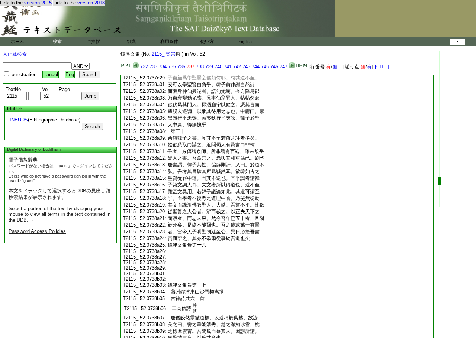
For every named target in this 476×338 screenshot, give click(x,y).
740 (218, 66)
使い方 (207, 41)
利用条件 (169, 41)
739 (209, 66)
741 (228, 66)
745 (265, 66)
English (245, 41)
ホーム (17, 41)
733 (153, 66)
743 (246, 66)
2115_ (158, 54)
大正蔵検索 (15, 54)
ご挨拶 (93, 41)
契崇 (171, 54)
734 (163, 66)
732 (144, 66)
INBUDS (19, 120)
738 (200, 66)
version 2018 (91, 3)
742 (237, 66)
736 (181, 66)
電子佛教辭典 (23, 160)
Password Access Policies (37, 231)
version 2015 (38, 3)
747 (283, 66)
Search (92, 126)
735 (172, 66)
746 (274, 66)
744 (256, 66)
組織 (131, 41)
